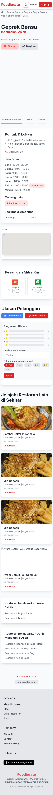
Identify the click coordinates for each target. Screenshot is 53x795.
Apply (9, 375)
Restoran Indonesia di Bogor (21, 653)
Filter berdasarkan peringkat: (19, 361)
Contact (8, 738)
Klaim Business (12, 704)
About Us (9, 734)
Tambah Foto (14, 315)
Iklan (6, 718)
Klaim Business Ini (26, 676)
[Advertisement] (26, 82)
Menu (30, 119)
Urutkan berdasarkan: (15, 350)
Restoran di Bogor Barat (18, 613)
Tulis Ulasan (38, 315)
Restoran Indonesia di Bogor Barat (24, 643)
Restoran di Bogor (15, 618)
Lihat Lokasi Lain (16, 203)
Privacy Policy (11, 743)
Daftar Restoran (12, 713)
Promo (42, 119)
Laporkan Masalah (26, 682)
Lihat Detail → (11, 445)
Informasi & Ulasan (11, 119)
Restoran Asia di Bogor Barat (21, 648)
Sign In (33, 4)
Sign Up (45, 4)
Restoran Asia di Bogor (17, 657)
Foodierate (10, 4)
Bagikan (31, 46)
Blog (6, 708)
